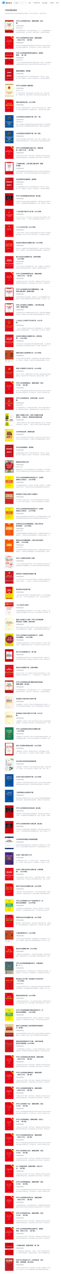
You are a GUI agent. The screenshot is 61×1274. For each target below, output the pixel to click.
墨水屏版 (44, 3)
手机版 (52, 3)
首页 (29, 3)
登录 (57, 3)
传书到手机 (36, 3)
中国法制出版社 (20, 25)
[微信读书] (7, 3)
